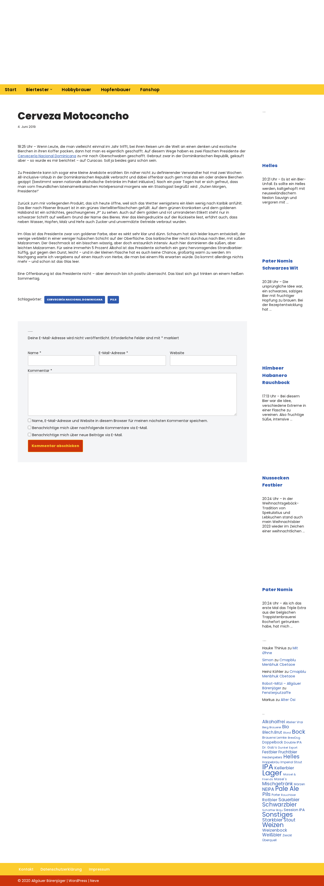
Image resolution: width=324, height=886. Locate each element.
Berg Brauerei (271, 727)
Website (177, 353)
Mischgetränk (277, 783)
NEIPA (268, 789)
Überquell (269, 840)
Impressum (99, 869)
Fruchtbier (287, 752)
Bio (285, 726)
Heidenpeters (272, 757)
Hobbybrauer (76, 90)
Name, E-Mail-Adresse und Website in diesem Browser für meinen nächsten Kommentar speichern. (120, 420)
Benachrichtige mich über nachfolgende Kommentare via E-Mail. (90, 428)
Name (34, 353)
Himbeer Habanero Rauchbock (276, 375)
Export (293, 748)
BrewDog (294, 738)
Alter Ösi (288, 699)
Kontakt (26, 869)
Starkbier (272, 820)
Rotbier (269, 800)
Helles (269, 165)
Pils (113, 299)
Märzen (299, 784)
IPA (267, 766)
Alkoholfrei (273, 722)
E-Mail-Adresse (113, 353)
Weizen (273, 825)
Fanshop (149, 90)
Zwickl (287, 835)
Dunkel (283, 748)
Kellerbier (284, 768)
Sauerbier (288, 800)
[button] (51, 89)
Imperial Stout (291, 762)
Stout (289, 820)
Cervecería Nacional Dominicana (47, 155)
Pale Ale (287, 788)
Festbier (269, 752)
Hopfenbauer (116, 90)
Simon (267, 659)
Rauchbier (288, 795)
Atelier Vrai (294, 722)
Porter (276, 795)
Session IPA (294, 809)
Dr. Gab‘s (269, 747)
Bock (298, 732)
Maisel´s (280, 779)
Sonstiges (277, 814)
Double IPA (293, 742)
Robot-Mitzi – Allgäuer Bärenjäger (281, 686)
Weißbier (271, 835)
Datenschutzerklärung (61, 869)
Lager (272, 773)
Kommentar (40, 370)
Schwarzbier (279, 804)
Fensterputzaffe (276, 692)
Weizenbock (274, 830)
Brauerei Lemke (274, 737)
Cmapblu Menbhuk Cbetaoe (279, 662)
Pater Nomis (277, 589)
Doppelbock (272, 742)
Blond (287, 733)
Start (10, 90)
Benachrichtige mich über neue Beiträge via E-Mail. (77, 435)
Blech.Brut (272, 732)
